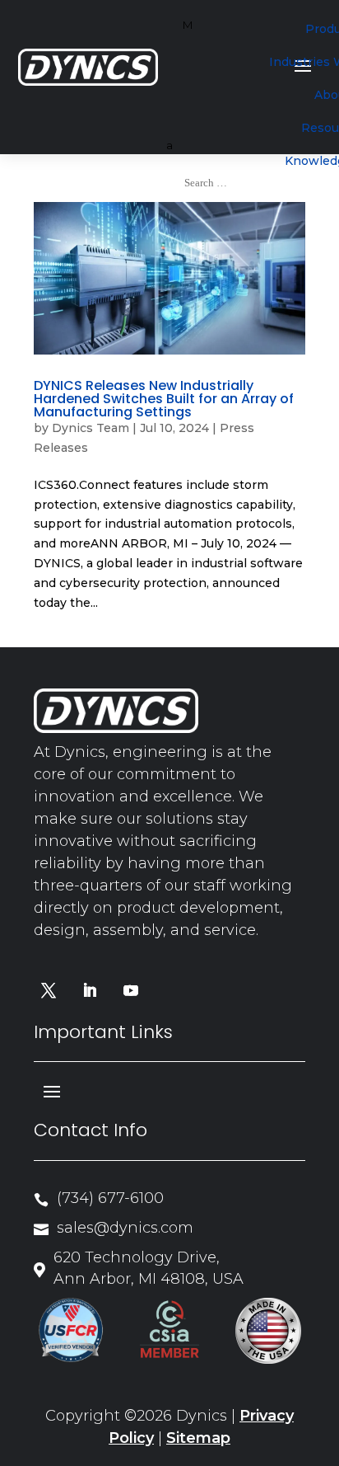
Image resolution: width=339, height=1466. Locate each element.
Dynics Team (90, 428)
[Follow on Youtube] (131, 990)
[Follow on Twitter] (48, 990)
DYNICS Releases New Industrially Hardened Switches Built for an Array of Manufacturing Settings (164, 398)
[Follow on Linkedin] (89, 990)
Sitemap (198, 1438)
